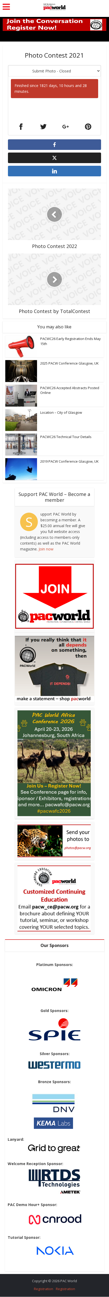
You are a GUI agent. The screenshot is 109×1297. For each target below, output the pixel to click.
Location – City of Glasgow (61, 412)
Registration (43, 1288)
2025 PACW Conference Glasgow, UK (69, 363)
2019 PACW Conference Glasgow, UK (69, 461)
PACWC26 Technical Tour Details (66, 436)
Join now (46, 548)
